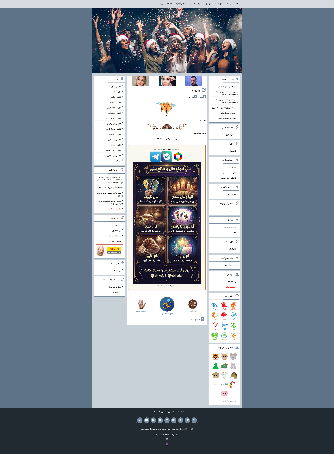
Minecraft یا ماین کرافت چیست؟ (111, 187)
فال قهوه (233, 167)
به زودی (168, 16)
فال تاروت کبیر (116, 91)
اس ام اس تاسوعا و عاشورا (227, 86)
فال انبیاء (233, 151)
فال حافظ (229, 3)
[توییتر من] (160, 420)
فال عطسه (117, 270)
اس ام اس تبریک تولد (228, 113)
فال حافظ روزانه (115, 230)
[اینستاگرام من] (173, 420)
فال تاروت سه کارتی (114, 113)
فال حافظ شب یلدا (115, 236)
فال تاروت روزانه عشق (113, 150)
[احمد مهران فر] (193, 81)
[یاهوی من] (194, 420)
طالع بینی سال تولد (229, 401)
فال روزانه (207, 3)
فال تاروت (218, 3)
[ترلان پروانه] (167, 81)
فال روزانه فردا (116, 292)
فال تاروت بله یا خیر (114, 155)
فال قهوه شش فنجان (228, 178)
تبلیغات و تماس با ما (165, 3)
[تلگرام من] (187, 420)
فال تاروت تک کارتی (114, 107)
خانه (237, 3)
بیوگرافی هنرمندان (114, 287)
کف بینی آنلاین (231, 194)
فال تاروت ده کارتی (114, 139)
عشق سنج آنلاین (230, 265)
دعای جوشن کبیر (230, 227)
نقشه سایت (160, 435)
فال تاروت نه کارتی (114, 134)
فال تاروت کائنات (115, 102)
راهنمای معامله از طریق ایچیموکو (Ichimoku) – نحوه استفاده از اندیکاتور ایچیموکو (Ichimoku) (110, 179)
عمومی (192, 319)
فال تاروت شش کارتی (113, 129)
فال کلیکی (232, 249)
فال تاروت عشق (115, 145)
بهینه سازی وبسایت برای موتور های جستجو (110, 194)
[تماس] (167, 420)
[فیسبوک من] (180, 420)
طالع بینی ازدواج (230, 211)
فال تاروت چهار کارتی (113, 118)
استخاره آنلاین (181, 3)
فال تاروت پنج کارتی (114, 123)
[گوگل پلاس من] (153, 420)
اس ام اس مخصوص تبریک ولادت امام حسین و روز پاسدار (225, 93)
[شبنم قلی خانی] (140, 81)
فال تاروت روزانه (115, 86)
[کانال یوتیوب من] (146, 420)
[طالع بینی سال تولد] (224, 376)
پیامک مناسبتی (195, 3)
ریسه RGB (232, 281)
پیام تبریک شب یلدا (114, 241)
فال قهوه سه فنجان (229, 172)
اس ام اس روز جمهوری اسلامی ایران (224, 107)
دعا (160, 138)
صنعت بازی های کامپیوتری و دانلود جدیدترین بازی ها (110, 202)
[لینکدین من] (139, 420)
